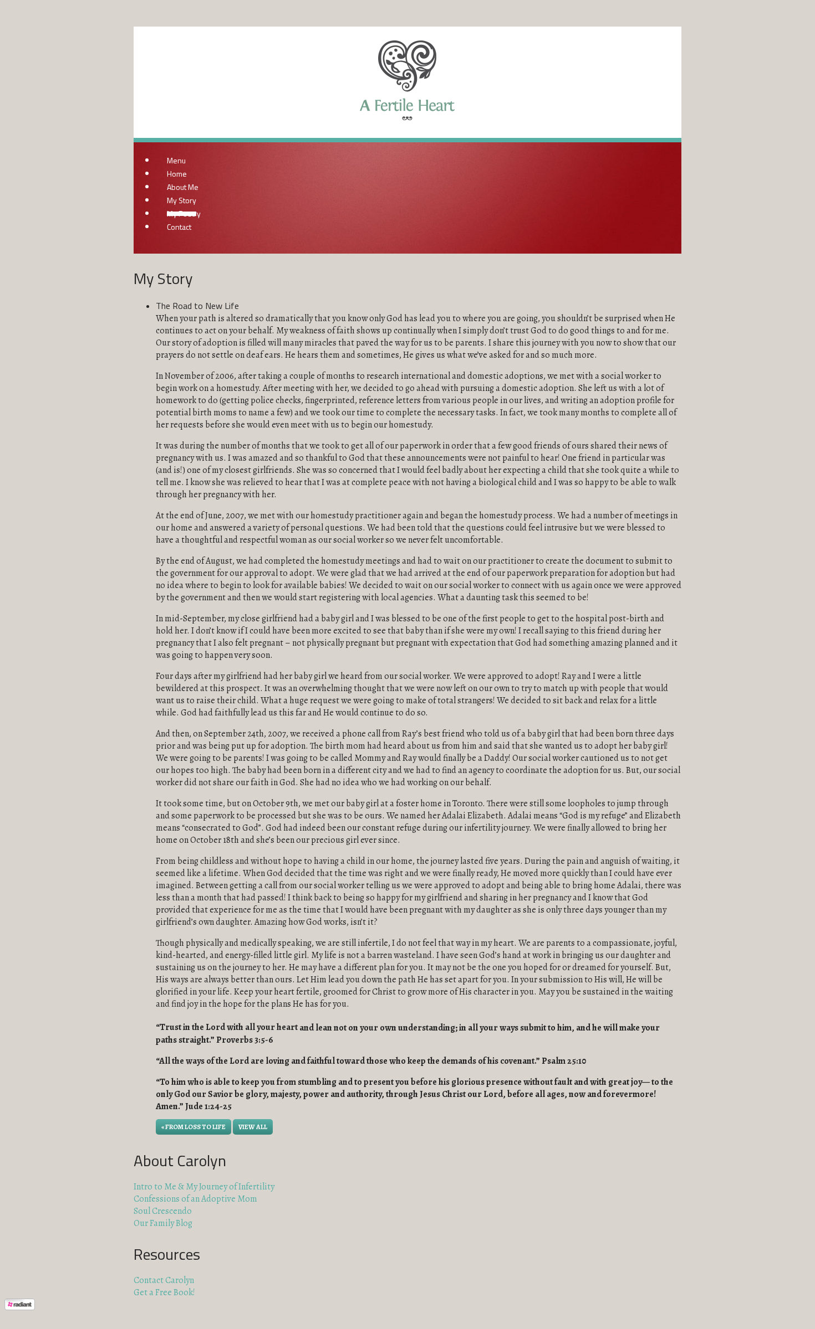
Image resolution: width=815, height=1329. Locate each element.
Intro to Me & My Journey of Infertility (204, 1187)
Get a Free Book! (164, 1292)
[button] (253, 1127)
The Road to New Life (197, 305)
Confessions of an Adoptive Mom (195, 1199)
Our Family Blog (163, 1223)
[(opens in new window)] (19, 1318)
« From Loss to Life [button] (193, 1126)
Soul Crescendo (163, 1211)
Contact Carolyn (164, 1280)
